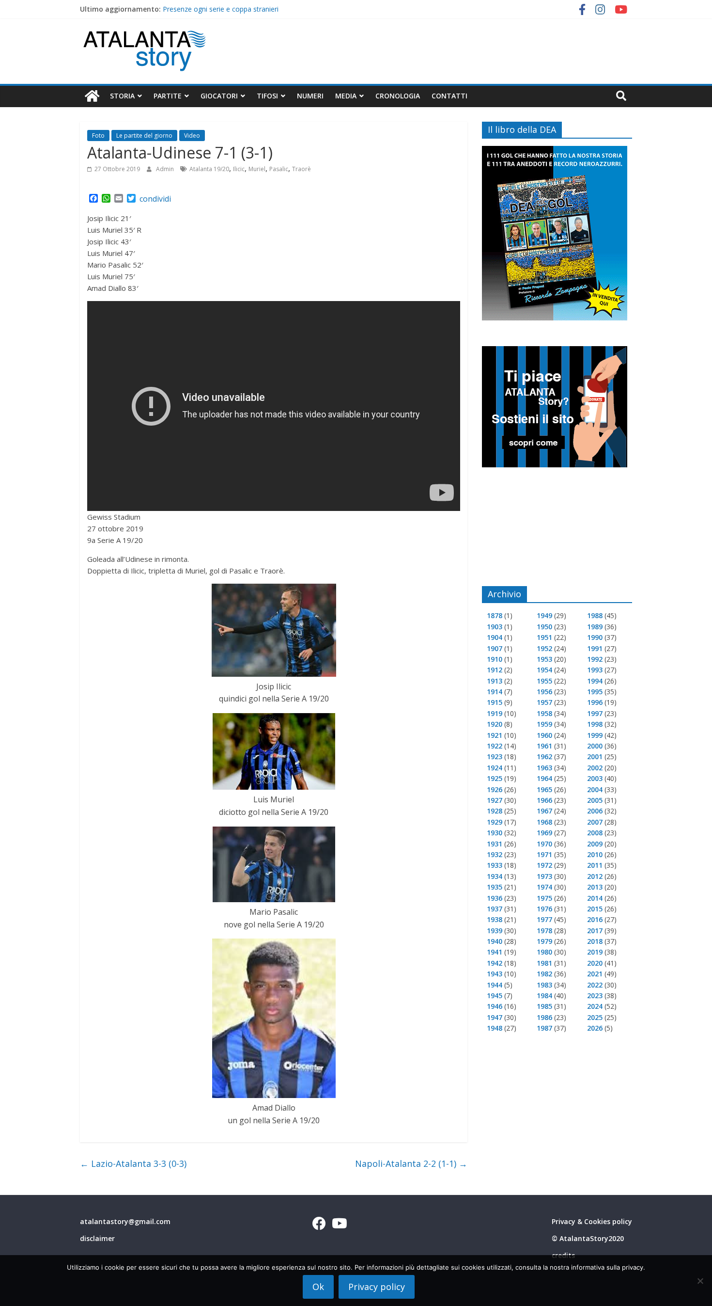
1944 (494, 984)
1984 (544, 995)
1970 (544, 843)
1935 (494, 887)
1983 (544, 984)
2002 (595, 767)
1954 (544, 669)
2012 (595, 876)
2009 (595, 843)
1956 (544, 691)
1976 (544, 908)
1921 (494, 735)
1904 (494, 637)
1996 (595, 702)
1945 (494, 995)
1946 (494, 1006)
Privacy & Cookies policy (592, 1221)
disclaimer (97, 1238)
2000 (595, 745)
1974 (544, 887)
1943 (494, 973)
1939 (494, 930)
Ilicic (239, 169)
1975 (544, 898)
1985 (544, 1006)
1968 (544, 822)
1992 (595, 659)
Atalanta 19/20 (209, 169)
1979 (544, 941)
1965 (544, 789)
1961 (544, 745)
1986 (544, 1017)
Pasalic (278, 169)
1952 (544, 648)
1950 (544, 626)
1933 (494, 865)
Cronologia (397, 95)
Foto (98, 135)
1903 (494, 626)
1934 (494, 876)
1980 (544, 951)
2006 (595, 810)
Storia (122, 95)
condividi (155, 198)
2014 (595, 898)
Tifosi (267, 95)
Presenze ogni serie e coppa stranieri (221, 9)
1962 (544, 756)
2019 (595, 951)
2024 (595, 1006)
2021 (595, 973)
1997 (595, 713)
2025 (595, 1017)
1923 (494, 756)
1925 (494, 778)
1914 (494, 691)
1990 (595, 637)
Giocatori (219, 95)
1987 (544, 1028)
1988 (595, 615)
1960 (544, 735)
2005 (595, 800)
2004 (595, 789)
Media (345, 95)
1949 (544, 615)
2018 (595, 941)
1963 (544, 767)
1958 (544, 713)
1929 (494, 822)
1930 (494, 832)
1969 (544, 832)
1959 (544, 724)
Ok (318, 1286)
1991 (595, 648)
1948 (494, 1028)
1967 (544, 810)
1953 (544, 659)
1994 (595, 680)
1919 (494, 713)
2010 (595, 854)
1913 (494, 680)
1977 (544, 919)
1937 (494, 908)
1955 (544, 680)
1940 (494, 941)
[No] (700, 1281)
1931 (494, 843)
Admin (165, 169)
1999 (595, 735)
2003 (595, 778)
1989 (595, 626)
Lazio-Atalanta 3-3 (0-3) (133, 1163)
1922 (494, 745)
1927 (494, 800)
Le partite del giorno (144, 135)
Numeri (310, 95)
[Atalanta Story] (92, 96)
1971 (544, 854)
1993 (595, 669)
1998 (595, 724)
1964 (544, 778)
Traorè (301, 169)
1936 (494, 898)
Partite (168, 95)
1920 (494, 724)
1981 (544, 963)
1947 (494, 1017)
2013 (595, 887)
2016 (595, 919)
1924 (494, 767)
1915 (494, 702)
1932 (494, 854)
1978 (544, 930)
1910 (494, 659)
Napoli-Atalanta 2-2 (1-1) (411, 1163)
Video (192, 135)
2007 (595, 822)
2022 (595, 984)
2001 (595, 756)
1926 (494, 789)
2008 (595, 832)
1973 (544, 876)
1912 (494, 669)
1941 (494, 951)
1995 (595, 691)
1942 (494, 963)
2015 (595, 908)
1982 (544, 973)
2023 (595, 995)
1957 (544, 702)
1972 (544, 865)
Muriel (256, 169)
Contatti (449, 95)
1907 (494, 648)
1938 (494, 919)
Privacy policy (376, 1286)
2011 (595, 865)
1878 (494, 615)
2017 (595, 930)
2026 (595, 1028)
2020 (595, 963)
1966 (544, 800)
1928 (494, 810)
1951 (544, 637)
